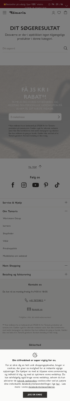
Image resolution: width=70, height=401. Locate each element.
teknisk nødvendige (27, 380)
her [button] (58, 383)
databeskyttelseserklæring (41, 387)
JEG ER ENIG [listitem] (35, 394)
